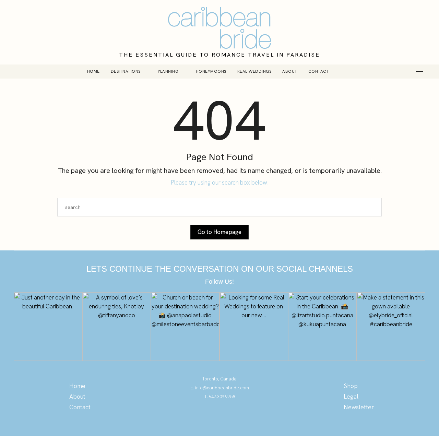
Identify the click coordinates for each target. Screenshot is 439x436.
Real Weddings (254, 71)
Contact (318, 71)
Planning (168, 71)
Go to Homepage (219, 232)
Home (93, 71)
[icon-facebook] (233, 417)
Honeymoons (211, 71)
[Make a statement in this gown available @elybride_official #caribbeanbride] (391, 326)
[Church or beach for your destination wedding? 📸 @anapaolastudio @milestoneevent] (185, 326)
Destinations (126, 71)
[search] (346, 71)
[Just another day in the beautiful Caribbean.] (48, 326)
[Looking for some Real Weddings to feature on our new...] (254, 326)
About (289, 71)
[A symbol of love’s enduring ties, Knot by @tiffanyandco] (116, 326)
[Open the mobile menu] (419, 71)
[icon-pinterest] (206, 417)
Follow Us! (219, 281)
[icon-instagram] (219, 417)
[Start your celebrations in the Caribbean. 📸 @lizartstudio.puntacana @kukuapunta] (322, 326)
